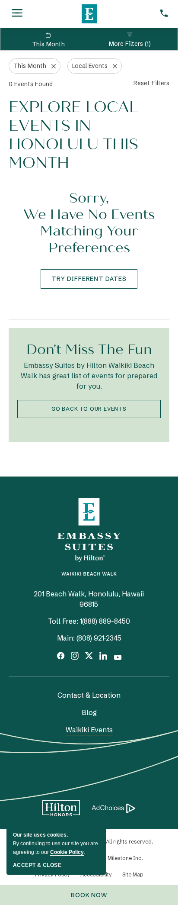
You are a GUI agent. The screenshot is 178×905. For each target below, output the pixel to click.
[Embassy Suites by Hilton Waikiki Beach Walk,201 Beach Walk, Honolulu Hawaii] (89, 11)
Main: (66, 638)
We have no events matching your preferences (89, 231)
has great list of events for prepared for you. (89, 375)
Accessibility (96, 874)
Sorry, (89, 198)
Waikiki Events (89, 729)
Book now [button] (94, 898)
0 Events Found (31, 84)
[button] (89, 279)
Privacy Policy (52, 874)
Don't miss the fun (89, 349)
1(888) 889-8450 (105, 621)
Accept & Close (37, 865)
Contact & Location (89, 695)
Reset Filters (151, 83)
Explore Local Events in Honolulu (74, 135)
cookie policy (67, 852)
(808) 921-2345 (98, 638)
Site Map (132, 874)
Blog (89, 712)
